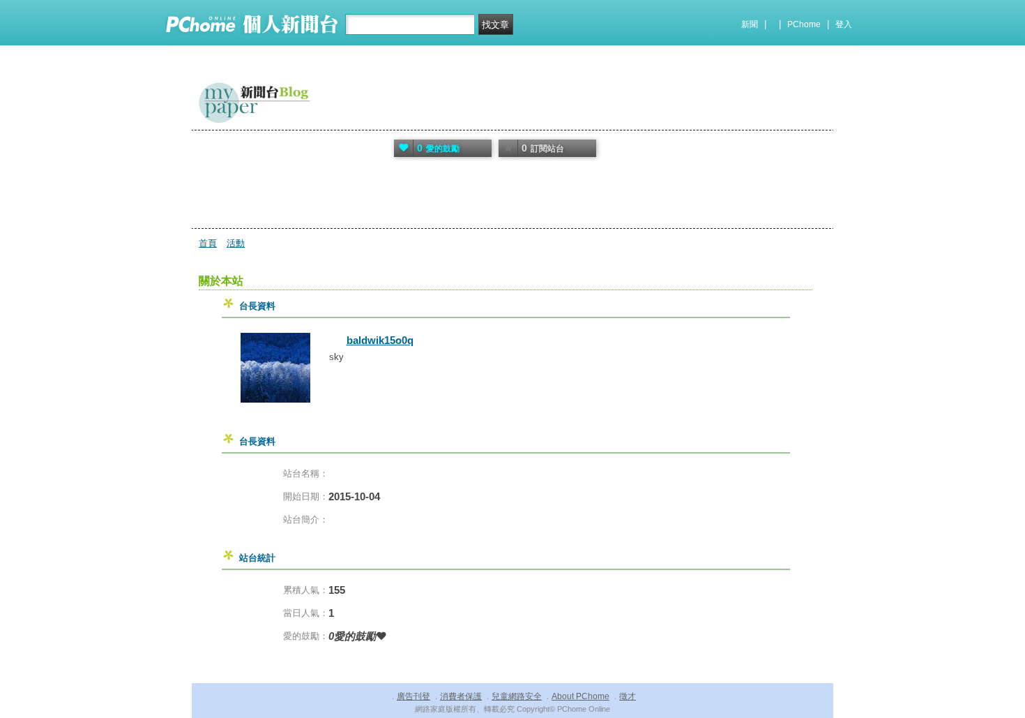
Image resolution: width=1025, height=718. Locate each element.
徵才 (627, 696)
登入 (843, 24)
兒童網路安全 (517, 696)
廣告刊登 (413, 696)
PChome (804, 24)
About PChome (580, 696)
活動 (236, 243)
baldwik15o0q (380, 340)
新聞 (749, 24)
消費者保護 (461, 696)
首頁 (208, 243)
